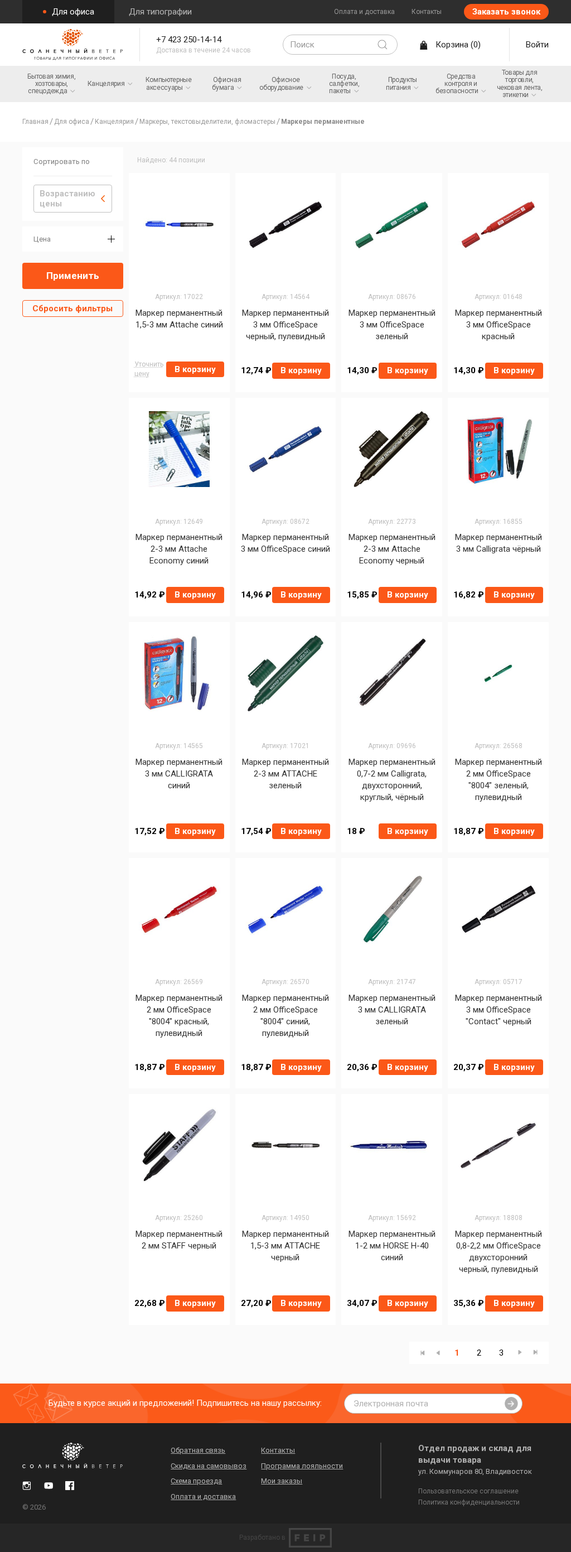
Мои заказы (281, 1481)
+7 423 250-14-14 (188, 40)
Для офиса (72, 12)
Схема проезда (196, 1481)
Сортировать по (61, 161)
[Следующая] (520, 1352)
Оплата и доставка (364, 12)
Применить (72, 275)
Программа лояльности (302, 1466)
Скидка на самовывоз (208, 1466)
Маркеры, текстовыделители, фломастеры (207, 121)
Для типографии (160, 12)
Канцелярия (114, 121)
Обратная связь (198, 1450)
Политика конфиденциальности (469, 1502)
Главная (35, 121)
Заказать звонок (506, 12)
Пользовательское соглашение (468, 1491)
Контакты (427, 12)
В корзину (195, 369)
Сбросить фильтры (72, 308)
